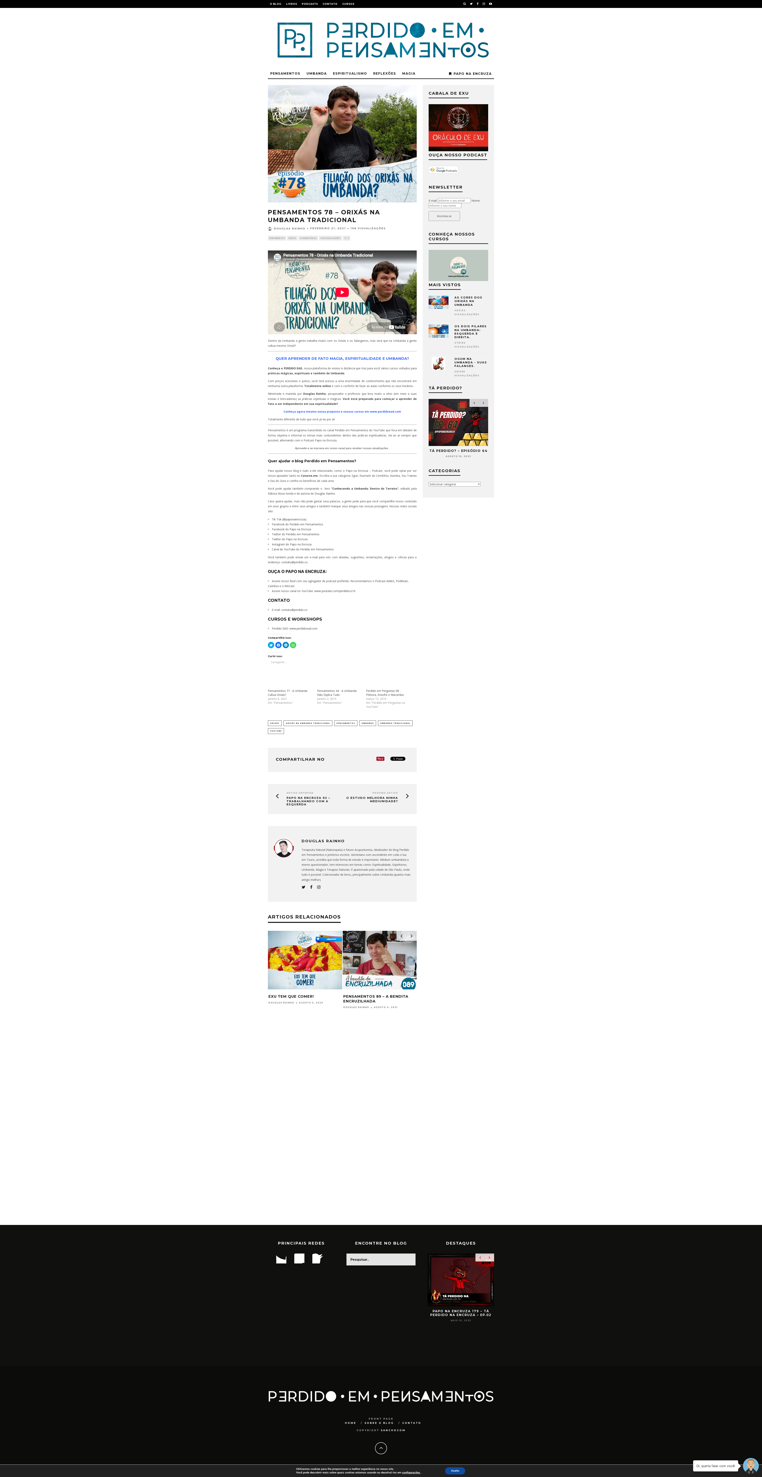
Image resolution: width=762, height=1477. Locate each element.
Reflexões (384, 73)
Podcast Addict (384, 581)
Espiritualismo (350, 73)
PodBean (402, 581)
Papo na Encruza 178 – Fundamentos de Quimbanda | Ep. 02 (461, 1315)
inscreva (319, 448)
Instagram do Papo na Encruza (292, 544)
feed (292, 581)
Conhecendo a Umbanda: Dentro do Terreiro (364, 488)
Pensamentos (285, 73)
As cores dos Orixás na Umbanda (468, 301)
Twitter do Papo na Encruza (290, 539)
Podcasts (310, 3)
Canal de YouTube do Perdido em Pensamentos (303, 549)
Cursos (348, 3)
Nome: (475, 200)
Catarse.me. (309, 476)
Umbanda (317, 73)
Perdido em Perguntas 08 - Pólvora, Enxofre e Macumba (385, 693)
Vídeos (292, 238)
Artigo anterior (300, 793)
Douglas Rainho (289, 228)
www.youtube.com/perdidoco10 (334, 591)
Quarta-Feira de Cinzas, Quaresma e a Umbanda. (296, 989)
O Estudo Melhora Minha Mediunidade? (372, 799)
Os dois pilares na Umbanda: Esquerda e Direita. (470, 331)
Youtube (276, 731)
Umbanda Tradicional (395, 723)
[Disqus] (342, 1071)
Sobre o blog (379, 1422)
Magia (409, 73)
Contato (330, 3)
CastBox (273, 586)
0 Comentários (308, 238)
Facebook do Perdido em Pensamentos (297, 524)
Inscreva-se (444, 216)
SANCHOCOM (393, 1430)
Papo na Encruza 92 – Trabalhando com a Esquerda (308, 801)
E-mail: (433, 200)
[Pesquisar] (464, 4)
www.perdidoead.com (304, 628)
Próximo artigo (385, 793)
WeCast (289, 586)
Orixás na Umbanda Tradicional (308, 723)
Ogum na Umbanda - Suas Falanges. (470, 362)
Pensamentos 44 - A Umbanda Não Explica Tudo (337, 693)
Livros (291, 3)
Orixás (274, 723)
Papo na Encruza (473, 74)
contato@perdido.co (294, 562)
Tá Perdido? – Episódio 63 (458, 451)
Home (350, 1422)
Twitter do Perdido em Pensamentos (295, 534)
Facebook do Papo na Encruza (291, 529)
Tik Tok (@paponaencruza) (289, 519)
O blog (275, 3)
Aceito (455, 1471)
